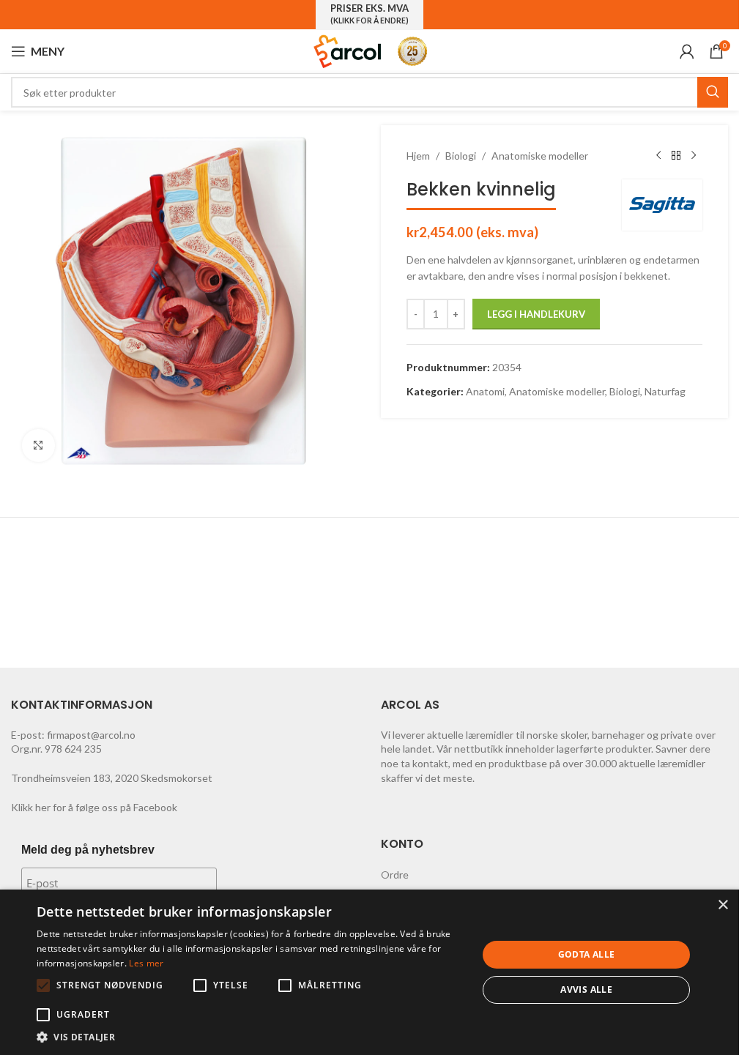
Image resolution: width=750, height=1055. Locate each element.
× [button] (722, 905)
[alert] (369, 972)
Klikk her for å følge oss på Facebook (94, 807)
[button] (43, 985)
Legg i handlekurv (536, 314)
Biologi (460, 155)
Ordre (395, 874)
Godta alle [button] (586, 954)
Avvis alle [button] (586, 989)
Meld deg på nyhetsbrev (88, 849)
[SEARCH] (712, 92)
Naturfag (665, 391)
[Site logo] (348, 50)
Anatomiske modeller (539, 155)
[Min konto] (687, 51)
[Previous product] (658, 156)
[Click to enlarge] (38, 445)
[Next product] (693, 156)
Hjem (418, 155)
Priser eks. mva (369, 14)
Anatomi (485, 391)
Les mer (146, 963)
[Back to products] (676, 156)
